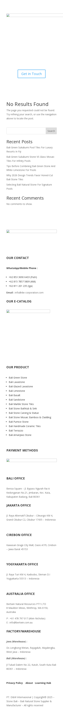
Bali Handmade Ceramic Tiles (25, 426)
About (29, 683)
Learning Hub (43, 683)
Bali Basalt (14, 395)
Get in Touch (31, 73)
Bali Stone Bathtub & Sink (23, 408)
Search (51, 131)
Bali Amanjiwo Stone (20, 435)
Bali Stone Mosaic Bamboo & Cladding (30, 417)
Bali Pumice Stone (19, 421)
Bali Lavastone (17, 382)
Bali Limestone (17, 390)
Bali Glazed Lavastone (21, 386)
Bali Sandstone (17, 399)
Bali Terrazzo (16, 430)
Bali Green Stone (18, 377)
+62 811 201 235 (18, 286)
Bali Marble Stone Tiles (21, 404)
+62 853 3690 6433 (19, 277)
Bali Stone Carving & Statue (24, 412)
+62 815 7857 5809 (19, 281)
